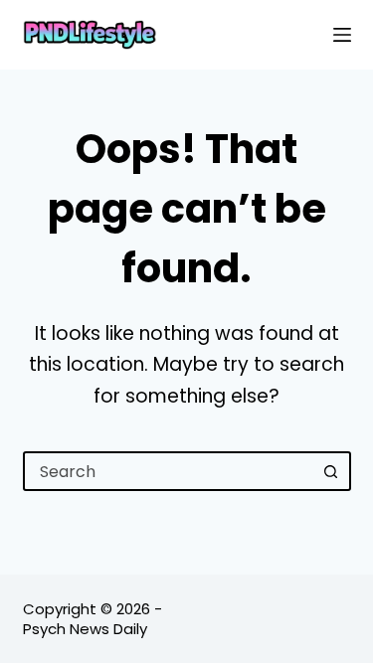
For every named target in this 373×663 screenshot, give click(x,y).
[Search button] (331, 471)
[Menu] (342, 35)
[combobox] (169, 471)
